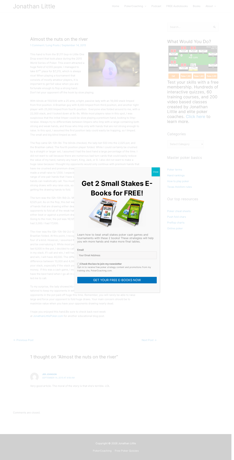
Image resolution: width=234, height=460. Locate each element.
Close (155, 171)
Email (80, 249)
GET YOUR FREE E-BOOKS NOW (117, 280)
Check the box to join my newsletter (100, 263)
